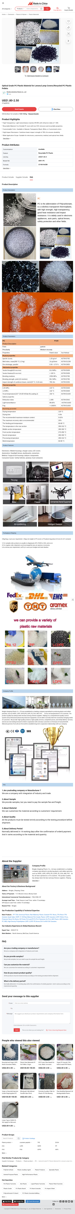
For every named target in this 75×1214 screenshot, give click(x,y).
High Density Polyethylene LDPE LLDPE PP (21, 921)
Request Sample (33, 114)
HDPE (39, 1146)
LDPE (21, 1146)
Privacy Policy (67, 1208)
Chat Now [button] (57, 109)
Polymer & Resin (8, 1170)
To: (12, 1008)
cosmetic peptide (25, 1142)
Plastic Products (40, 1170)
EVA (3, 1146)
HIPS (56, 1149)
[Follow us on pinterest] (72, 1201)
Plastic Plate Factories (55, 1184)
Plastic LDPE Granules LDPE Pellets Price (54, 917)
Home (4, 14)
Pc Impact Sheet (50, 1188)
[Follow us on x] (63, 1201)
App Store (7, 1201)
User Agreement (48, 1208)
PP (56, 1146)
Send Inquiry (19, 109)
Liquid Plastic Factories (38, 1184)
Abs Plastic (23, 1184)
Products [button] (20, 9)
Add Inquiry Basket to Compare (37, 76)
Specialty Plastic (54, 1170)
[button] (3, 3)
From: (11, 1003)
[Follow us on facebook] (60, 1201)
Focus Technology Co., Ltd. (24, 1208)
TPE (39, 1142)
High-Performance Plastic (30, 1174)
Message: (10, 1014)
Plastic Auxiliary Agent (24, 1170)
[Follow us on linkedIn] (54, 1204)
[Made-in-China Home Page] (37, 3)
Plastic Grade (8, 1188)
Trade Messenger (33, 1201)
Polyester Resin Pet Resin (10, 919)
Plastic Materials (34, 14)
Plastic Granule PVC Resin (47, 915)
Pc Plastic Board (21, 1188)
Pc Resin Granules (35, 1188)
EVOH (57, 1142)
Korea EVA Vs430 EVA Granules (46, 921)
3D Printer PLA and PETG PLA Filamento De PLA (35, 919)
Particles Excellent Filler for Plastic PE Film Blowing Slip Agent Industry (46, 1093)
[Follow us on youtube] (69, 1201)
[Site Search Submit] (47, 9)
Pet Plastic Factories (10, 1184)
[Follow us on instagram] (66, 1201)
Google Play (18, 1201)
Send (16, 1030)
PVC (3, 1149)
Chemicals (11, 14)
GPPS (39, 1149)
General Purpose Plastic (11, 1174)
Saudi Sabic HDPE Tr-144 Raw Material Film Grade (24, 917)
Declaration (58, 1208)
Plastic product (6, 1142)
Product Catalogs (29, 1138)
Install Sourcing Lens (11, 1204)
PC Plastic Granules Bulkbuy (30, 1193)
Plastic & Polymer (21, 14)
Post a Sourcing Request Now (56, 1030)
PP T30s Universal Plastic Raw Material (26, 915)
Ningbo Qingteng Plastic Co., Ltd (16, 92)
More (3, 1197)
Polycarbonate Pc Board (11, 1193)
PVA (21, 1149)
